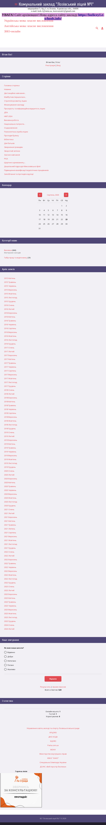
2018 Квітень (9, 401)
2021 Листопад (10, 544)
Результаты (45, 687)
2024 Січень (9, 625)
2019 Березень (10, 440)
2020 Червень (10, 490)
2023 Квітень (9, 598)
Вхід (58, 65)
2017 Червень (10, 367)
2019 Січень (9, 432)
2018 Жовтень (10, 421)
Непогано (11, 661)
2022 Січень (9, 552)
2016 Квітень (9, 317)
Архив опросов (59, 687)
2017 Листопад (10, 382)
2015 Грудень (10, 301)
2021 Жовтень (10, 540)
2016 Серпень (10, 328)
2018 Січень (9, 390)
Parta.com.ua (53, 745)
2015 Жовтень (10, 293)
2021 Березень (10, 517)
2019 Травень (10, 448)
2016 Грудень (10, 344)
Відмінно (11, 652)
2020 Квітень (9, 482)
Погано (10, 665)
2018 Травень (10, 405)
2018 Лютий (9, 394)
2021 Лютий (9, 513)
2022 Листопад (10, 579)
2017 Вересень (10, 374)
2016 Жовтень (10, 336)
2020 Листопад (10, 502)
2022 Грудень (10, 582)
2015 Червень (10, 286)
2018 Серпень (10, 413)
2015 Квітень (9, 278)
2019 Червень (10, 451)
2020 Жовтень (10, 498)
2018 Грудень (10, 428)
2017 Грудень (10, 386)
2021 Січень (9, 509)
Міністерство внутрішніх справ (53, 754)
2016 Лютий (9, 309)
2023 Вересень (10, 609)
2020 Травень (10, 486)
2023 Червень (10, 606)
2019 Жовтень (10, 459)
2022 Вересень (10, 571)
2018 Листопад (10, 424)
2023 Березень (10, 594)
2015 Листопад (10, 297)
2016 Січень (9, 305)
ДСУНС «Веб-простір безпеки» (53, 766)
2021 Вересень (10, 536)
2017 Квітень (9, 359)
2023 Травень (10, 602)
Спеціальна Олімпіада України (53, 762)
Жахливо (11, 669)
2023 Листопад (10, 617)
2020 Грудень (10, 505)
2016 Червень (10, 324)
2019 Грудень (10, 467)
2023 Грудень (10, 621)
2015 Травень (10, 282)
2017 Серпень (10, 370)
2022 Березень (10, 559)
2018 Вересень (10, 417)
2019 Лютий (9, 436)
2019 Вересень (10, 455)
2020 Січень (9, 471)
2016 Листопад (10, 340)
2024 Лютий (9, 629)
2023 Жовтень (10, 613)
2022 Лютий (9, 555)
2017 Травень (10, 363)
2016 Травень (10, 320)
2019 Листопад (10, 463)
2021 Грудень (10, 548)
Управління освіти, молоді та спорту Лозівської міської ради (53, 728)
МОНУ (53, 749)
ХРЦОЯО (53, 732)
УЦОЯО (53, 741)
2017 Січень (9, 347)
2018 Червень (10, 409)
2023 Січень (9, 586)
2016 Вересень (10, 332)
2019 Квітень (9, 444)
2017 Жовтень (10, 378)
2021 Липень (9, 528)
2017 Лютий (9, 351)
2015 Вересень (10, 290)
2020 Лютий (9, 475)
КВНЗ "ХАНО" (53, 758)
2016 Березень (10, 313)
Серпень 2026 (53, 195)
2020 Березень (10, 478)
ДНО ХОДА (53, 737)
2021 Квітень (9, 521)
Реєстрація (50, 65)
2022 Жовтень (10, 575)
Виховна (8, 250)
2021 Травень (10, 525)
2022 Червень (10, 567)
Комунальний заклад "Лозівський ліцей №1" (56, 4)
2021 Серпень (10, 532)
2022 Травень (10, 563)
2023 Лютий (9, 590)
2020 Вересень (10, 494)
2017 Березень (10, 355)
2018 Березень (10, 397)
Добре (10, 656)
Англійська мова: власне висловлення (28, 26)
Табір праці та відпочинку (15, 257)
